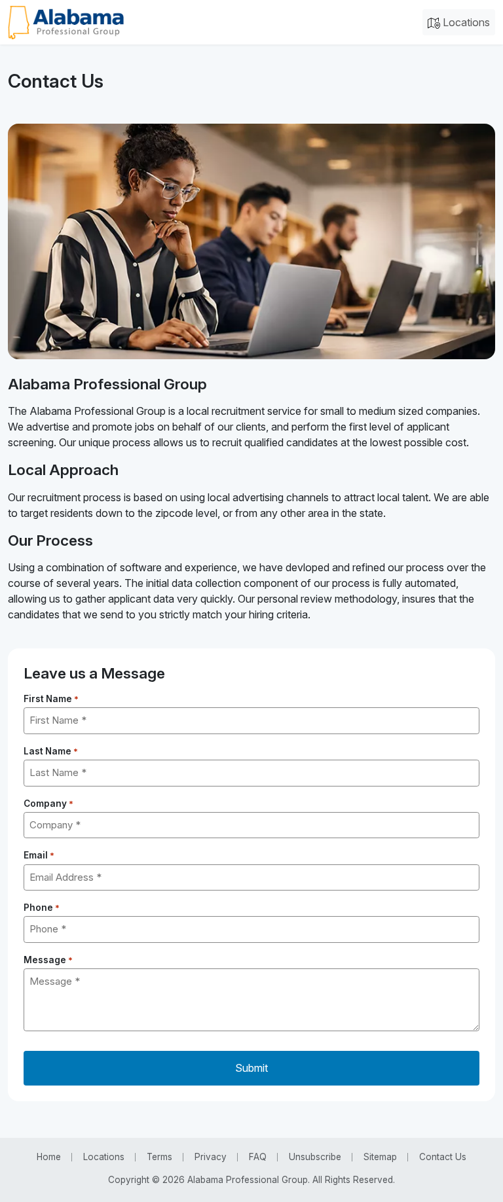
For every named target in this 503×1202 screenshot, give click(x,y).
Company (48, 803)
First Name (51, 699)
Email (39, 855)
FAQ (258, 1157)
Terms (159, 1157)
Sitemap (380, 1157)
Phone (42, 907)
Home (49, 1157)
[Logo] (66, 22)
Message (48, 960)
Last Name (51, 751)
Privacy (211, 1157)
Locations (465, 22)
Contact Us (442, 1157)
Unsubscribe (315, 1157)
